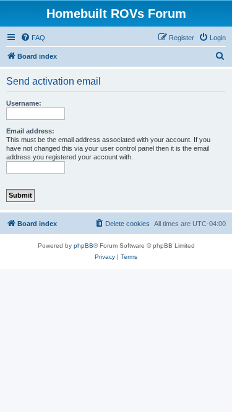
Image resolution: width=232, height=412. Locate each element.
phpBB (83, 245)
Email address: (30, 131)
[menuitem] (32, 37)
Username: (23, 103)
